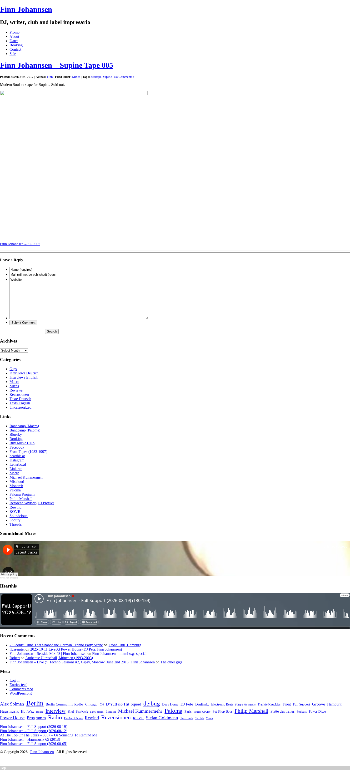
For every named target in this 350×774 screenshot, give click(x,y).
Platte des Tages (282, 711)
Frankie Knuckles (269, 704)
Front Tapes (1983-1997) (28, 452)
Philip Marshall (21, 499)
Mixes (76, 76)
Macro (14, 382)
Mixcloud (17, 482)
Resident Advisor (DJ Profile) (32, 503)
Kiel (71, 711)
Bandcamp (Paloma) (25, 430)
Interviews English (24, 377)
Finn (50, 76)
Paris (188, 711)
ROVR (15, 511)
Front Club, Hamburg (125, 645)
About (14, 36)
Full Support (301, 704)
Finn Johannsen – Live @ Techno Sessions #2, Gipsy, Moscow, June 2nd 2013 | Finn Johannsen (82, 662)
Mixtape (95, 76)
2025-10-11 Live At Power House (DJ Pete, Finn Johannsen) (76, 649)
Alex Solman (12, 703)
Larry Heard (97, 711)
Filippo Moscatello (245, 704)
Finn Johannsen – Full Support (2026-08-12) (33, 731)
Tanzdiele (186, 718)
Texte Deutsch (20, 399)
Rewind (15, 507)
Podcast (302, 711)
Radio (55, 717)
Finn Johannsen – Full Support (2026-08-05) (33, 744)
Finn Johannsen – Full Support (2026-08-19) (33, 727)
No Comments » (124, 76)
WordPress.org (21, 693)
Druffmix (202, 704)
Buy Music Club (22, 443)
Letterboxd (18, 464)
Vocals (209, 718)
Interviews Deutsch (24, 373)
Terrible (199, 718)
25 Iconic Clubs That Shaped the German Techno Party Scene (56, 645)
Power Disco (317, 711)
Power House (12, 717)
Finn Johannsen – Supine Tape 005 (56, 65)
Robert (15, 658)
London (111, 711)
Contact (15, 49)
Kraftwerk (82, 711)
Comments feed (21, 689)
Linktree (16, 469)
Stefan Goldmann (162, 717)
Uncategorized (20, 407)
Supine (107, 76)
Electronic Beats (222, 704)
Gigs (13, 369)
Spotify (15, 520)
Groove (318, 704)
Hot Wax (27, 711)
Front (287, 704)
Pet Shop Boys (222, 711)
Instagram (17, 460)
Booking (16, 45)
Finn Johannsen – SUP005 (20, 244)
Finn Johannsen (26, 9)
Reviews (16, 390)
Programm (36, 717)
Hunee (39, 711)
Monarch (16, 486)
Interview (55, 711)
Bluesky (16, 434)
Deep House (170, 704)
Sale (13, 54)
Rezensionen (19, 394)
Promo (15, 32)
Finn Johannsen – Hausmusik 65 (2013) (30, 739)
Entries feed (18, 685)
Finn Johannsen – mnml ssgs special (119, 654)
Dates (14, 41)
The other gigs (171, 662)
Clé (102, 704)
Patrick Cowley (202, 711)
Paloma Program (22, 494)
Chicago (91, 704)
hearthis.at (17, 456)
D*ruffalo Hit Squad (123, 704)
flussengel (17, 649)
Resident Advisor (73, 718)
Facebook (17, 447)
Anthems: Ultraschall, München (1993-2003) (59, 658)
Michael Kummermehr (27, 477)
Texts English (20, 403)
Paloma (15, 490)
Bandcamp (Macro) (24, 426)
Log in (15, 680)
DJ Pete (186, 704)
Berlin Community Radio (64, 704)
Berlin (35, 703)
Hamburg (334, 704)
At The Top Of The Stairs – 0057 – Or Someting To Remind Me (48, 735)
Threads (16, 524)
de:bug (151, 703)
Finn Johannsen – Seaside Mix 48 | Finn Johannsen (48, 654)
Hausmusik (9, 711)
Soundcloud (19, 516)
